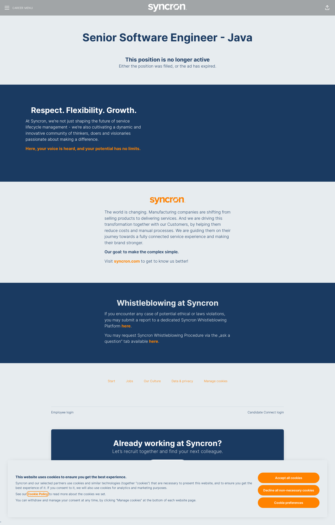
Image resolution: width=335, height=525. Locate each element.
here (126, 326)
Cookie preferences (288, 503)
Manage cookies (215, 381)
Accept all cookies (288, 478)
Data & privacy (182, 381)
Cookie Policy (38, 494)
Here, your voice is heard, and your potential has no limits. (83, 148)
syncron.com (127, 261)
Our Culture (152, 381)
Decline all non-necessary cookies (288, 490)
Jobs (129, 381)
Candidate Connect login (266, 412)
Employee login (62, 412)
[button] (327, 7)
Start (111, 381)
